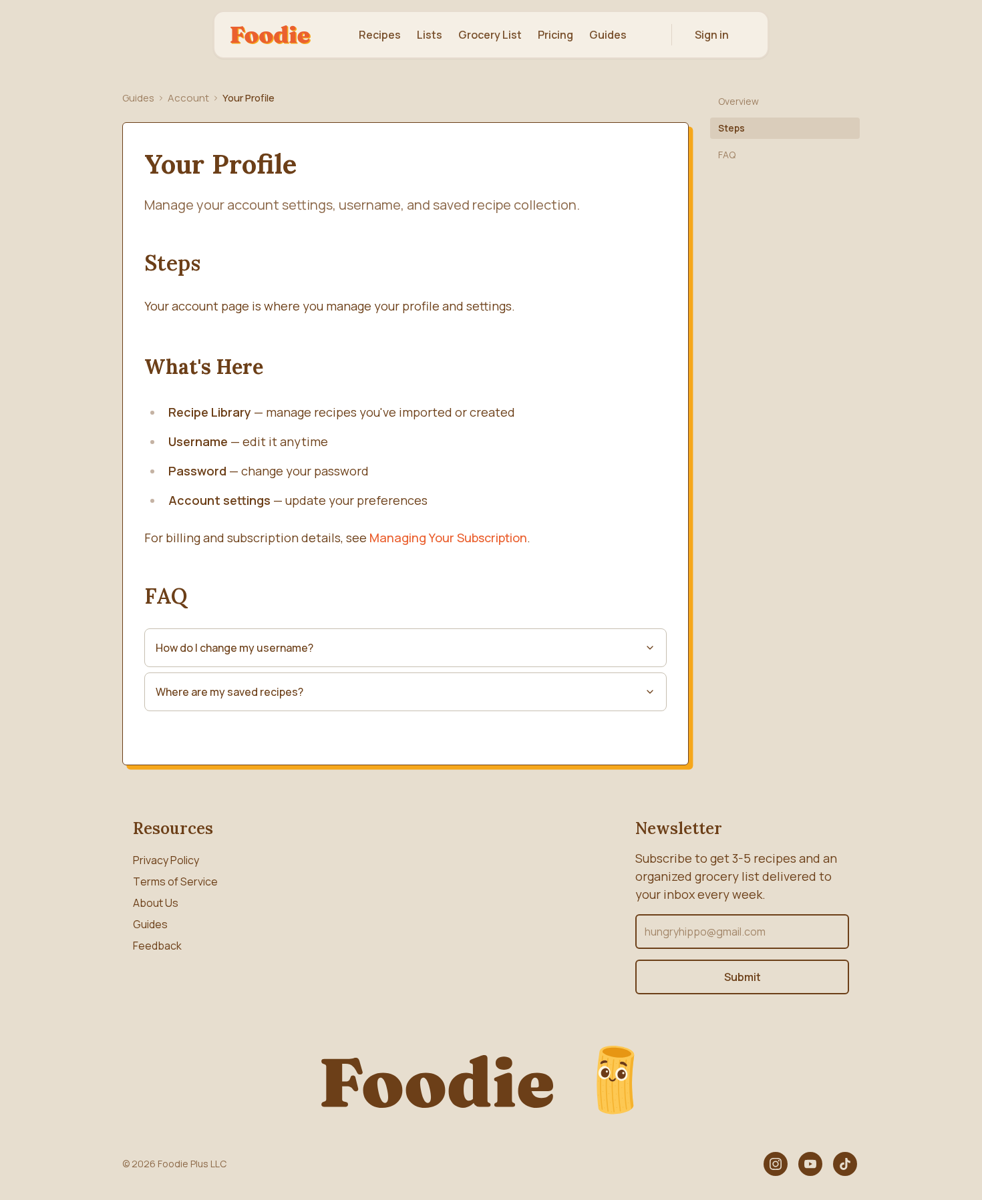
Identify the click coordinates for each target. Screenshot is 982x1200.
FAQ (726, 154)
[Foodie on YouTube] (810, 1164)
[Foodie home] (270, 34)
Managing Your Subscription (448, 538)
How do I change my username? (234, 647)
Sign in (712, 34)
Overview (738, 101)
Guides (138, 98)
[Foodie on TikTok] (845, 1164)
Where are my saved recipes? (229, 691)
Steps (731, 128)
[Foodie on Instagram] (775, 1164)
